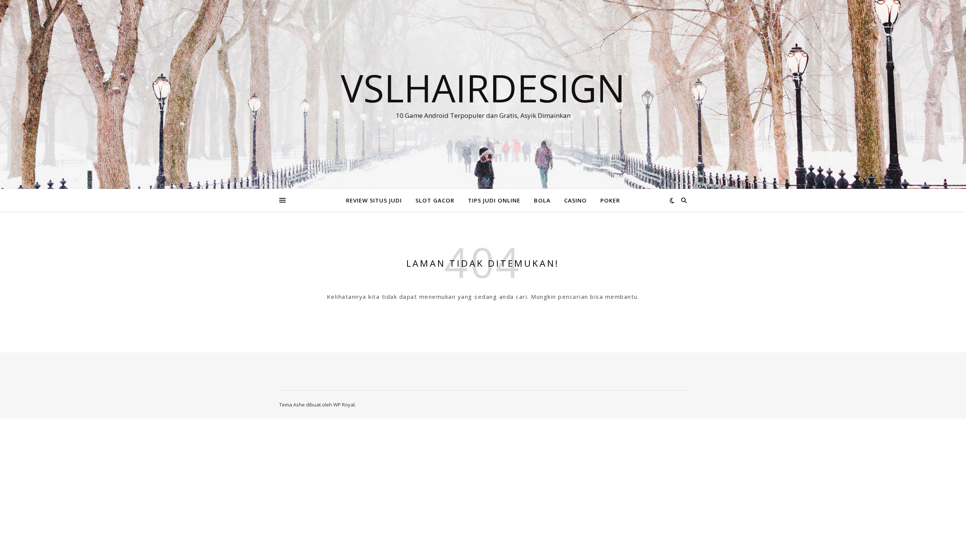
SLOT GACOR (434, 200)
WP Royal (344, 404)
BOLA (542, 200)
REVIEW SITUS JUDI (374, 200)
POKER (610, 200)
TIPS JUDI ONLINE (494, 200)
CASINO (575, 200)
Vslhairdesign (483, 88)
